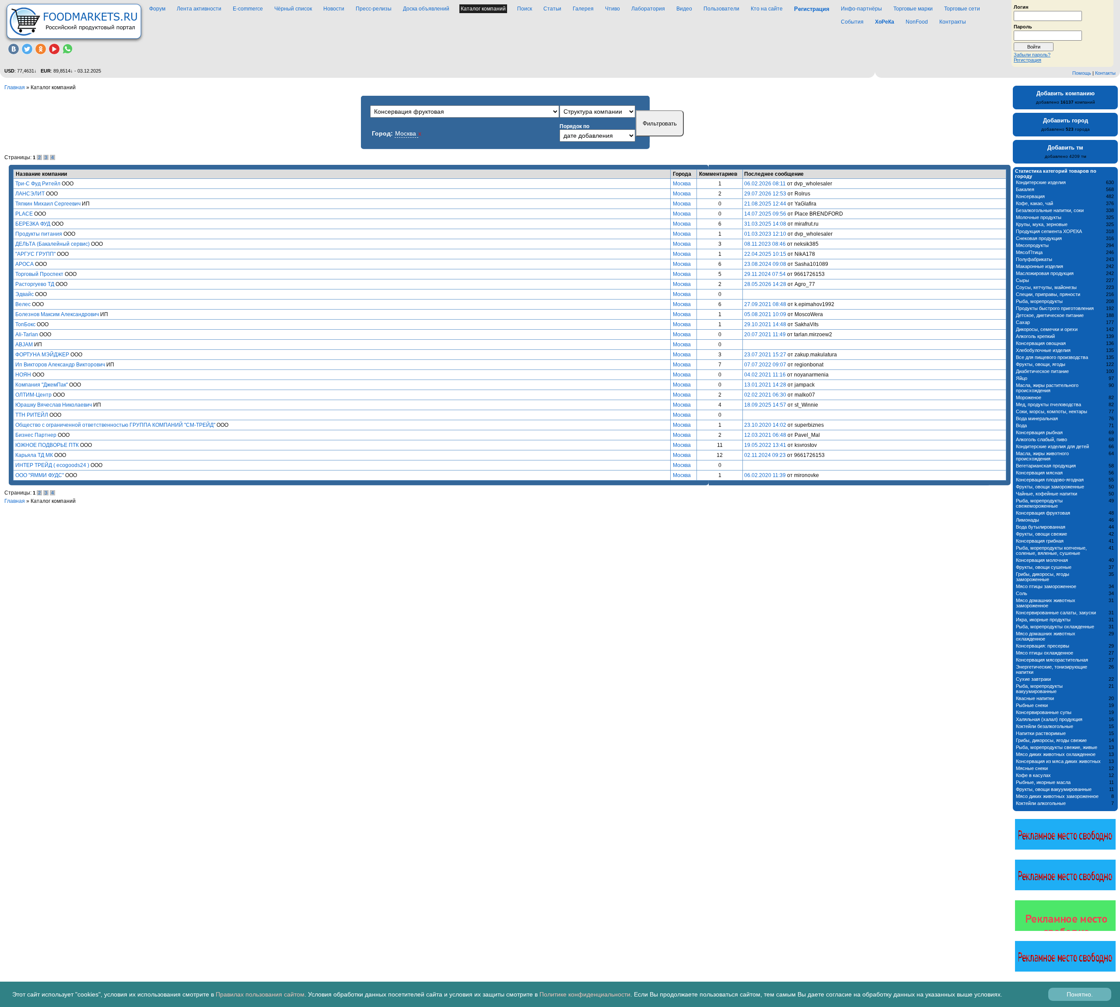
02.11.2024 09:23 (765, 455)
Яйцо (1021, 378)
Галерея (583, 9)
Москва (682, 184)
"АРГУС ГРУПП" (35, 254)
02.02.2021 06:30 (765, 395)
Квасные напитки (1035, 698)
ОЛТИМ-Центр (33, 395)
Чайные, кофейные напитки (1046, 493)
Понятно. (1080, 994)
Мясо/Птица (1029, 252)
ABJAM (24, 344)
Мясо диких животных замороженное (1057, 796)
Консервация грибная (1040, 541)
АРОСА (24, 264)
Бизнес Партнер (35, 435)
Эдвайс (24, 294)
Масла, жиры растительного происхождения (1047, 388)
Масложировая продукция (1045, 273)
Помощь (1081, 73)
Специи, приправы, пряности (1048, 294)
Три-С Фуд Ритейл (37, 184)
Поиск (524, 9)
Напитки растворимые (1041, 733)
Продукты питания (38, 234)
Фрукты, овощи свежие (1041, 534)
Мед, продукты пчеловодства (1048, 404)
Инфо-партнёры (861, 9)
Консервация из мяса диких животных (1058, 761)
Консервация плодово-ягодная (1050, 479)
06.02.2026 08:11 (765, 184)
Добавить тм (1065, 147)
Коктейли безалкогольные (1044, 726)
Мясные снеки (1032, 768)
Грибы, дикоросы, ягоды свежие (1051, 740)
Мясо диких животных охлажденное (1056, 754)
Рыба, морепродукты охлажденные (1055, 626)
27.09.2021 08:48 (765, 304)
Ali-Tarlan (26, 334)
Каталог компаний (483, 9)
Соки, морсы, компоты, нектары (1051, 411)
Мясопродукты (1032, 245)
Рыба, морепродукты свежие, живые (1056, 747)
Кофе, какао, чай (1034, 203)
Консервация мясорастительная (1052, 659)
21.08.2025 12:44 (765, 204)
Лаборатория (648, 9)
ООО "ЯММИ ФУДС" (39, 475)
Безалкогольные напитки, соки (1050, 210)
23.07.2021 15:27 (765, 355)
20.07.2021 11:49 (765, 334)
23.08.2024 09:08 (765, 264)
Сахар (1023, 322)
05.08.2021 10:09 (765, 314)
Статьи (552, 9)
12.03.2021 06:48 (765, 435)
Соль (1021, 593)
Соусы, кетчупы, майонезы (1046, 287)
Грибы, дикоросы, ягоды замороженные (1042, 576)
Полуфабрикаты (1034, 259)
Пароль (1023, 26)
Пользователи (721, 9)
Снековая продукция (1039, 238)
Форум (157, 9)
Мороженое (1028, 397)
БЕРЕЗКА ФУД (32, 224)
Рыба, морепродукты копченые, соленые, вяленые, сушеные (1051, 550)
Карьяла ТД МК (34, 455)
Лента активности (199, 9)
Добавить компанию (1065, 93)
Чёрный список (293, 9)
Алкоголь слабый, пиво (1041, 439)
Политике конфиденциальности (584, 994)
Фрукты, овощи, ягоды (1040, 364)
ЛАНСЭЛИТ (30, 194)
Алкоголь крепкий (1035, 336)
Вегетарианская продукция (1046, 465)
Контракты (952, 22)
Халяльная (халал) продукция (1049, 719)
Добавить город (1065, 120)
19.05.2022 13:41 (765, 445)
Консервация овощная (1041, 343)
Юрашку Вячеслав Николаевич (53, 405)
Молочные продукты (1038, 217)
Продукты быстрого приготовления (1055, 308)
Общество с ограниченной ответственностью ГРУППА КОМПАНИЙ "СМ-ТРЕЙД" (115, 425)
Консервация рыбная (1039, 432)
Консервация (1030, 196)
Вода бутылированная (1040, 527)
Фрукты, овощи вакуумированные (1054, 789)
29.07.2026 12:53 (765, 194)
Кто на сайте (767, 9)
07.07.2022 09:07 (765, 365)
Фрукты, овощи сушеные (1043, 567)
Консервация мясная (1039, 472)
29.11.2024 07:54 (765, 274)
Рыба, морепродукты (1039, 301)
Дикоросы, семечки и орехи (1047, 329)
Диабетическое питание (1042, 371)
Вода (1021, 425)
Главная (14, 87)
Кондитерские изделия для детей (1052, 446)
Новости (333, 9)
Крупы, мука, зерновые (1042, 224)
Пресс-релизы (374, 9)
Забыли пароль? (1032, 54)
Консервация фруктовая (1043, 513)
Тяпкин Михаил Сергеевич (47, 204)
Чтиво (612, 9)
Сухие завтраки (1033, 679)
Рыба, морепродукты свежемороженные (1039, 503)
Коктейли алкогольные (1041, 803)
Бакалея (1025, 189)
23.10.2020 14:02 (765, 425)
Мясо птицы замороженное (1046, 586)
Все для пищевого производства (1052, 357)
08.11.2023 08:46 (765, 244)
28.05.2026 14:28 (765, 284)
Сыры (1022, 280)
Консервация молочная (1042, 560)
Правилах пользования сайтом (260, 994)
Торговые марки (913, 9)
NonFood (917, 22)
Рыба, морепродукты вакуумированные (1039, 688)
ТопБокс (25, 324)
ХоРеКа (884, 22)
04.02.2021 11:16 (765, 375)
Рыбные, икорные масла (1043, 782)
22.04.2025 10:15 (765, 254)
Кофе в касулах (1033, 775)
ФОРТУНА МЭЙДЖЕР (42, 355)
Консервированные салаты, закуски (1056, 612)
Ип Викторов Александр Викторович (60, 365)
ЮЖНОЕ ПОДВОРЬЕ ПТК (47, 445)
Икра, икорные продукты (1043, 619)
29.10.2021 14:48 (765, 324)
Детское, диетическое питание (1050, 315)
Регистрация (1027, 60)
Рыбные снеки (1032, 705)
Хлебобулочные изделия (1043, 350)
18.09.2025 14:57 (765, 405)
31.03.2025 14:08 (765, 224)
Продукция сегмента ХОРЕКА (1049, 231)
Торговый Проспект (39, 274)
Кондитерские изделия (1041, 182)
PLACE (24, 214)
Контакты (1105, 73)
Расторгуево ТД (34, 284)
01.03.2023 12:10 (765, 234)
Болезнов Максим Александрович (57, 314)
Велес (23, 304)
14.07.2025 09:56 (765, 214)
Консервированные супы (1043, 712)
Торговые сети (962, 9)
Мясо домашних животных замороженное (1045, 603)
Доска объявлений (426, 9)
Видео (684, 9)
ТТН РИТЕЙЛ (31, 415)
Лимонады (1027, 520)
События (852, 22)
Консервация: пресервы (1042, 645)
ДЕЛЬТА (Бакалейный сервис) (52, 244)
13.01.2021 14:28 (765, 385)
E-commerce (248, 9)
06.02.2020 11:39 (765, 475)
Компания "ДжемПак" (41, 385)
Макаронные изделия (1039, 266)
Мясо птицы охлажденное (1044, 652)
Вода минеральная (1037, 418)
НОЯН (23, 375)
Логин (1021, 6)
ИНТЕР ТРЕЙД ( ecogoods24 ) (52, 465)
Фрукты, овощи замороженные (1050, 486)
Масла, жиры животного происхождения (1042, 456)
